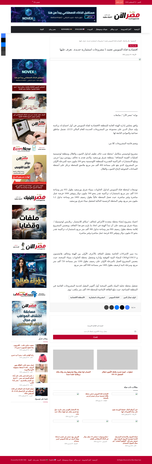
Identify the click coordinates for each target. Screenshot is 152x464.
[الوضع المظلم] (16, 2)
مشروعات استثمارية (96, 297)
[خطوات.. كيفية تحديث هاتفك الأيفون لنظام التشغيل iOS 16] (117, 360)
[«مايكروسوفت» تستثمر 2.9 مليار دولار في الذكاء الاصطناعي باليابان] (95, 427)
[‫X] (26, 2)
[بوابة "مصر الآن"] (120, 15)
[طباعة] (106, 307)
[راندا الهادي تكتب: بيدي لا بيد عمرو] (41, 358)
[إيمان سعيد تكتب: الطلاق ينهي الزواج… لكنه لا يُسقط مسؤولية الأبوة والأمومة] (41, 368)
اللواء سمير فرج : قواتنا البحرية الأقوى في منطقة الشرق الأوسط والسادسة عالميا (29, 187)
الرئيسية (137, 29)
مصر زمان (52, 29)
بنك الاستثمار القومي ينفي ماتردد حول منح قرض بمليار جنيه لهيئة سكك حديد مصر (66, 412)
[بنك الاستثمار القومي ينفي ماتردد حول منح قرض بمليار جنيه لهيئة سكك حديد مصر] (66, 400)
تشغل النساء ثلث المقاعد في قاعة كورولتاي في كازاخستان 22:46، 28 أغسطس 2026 (22, 391)
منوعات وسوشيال (101, 29)
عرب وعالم (114, 29)
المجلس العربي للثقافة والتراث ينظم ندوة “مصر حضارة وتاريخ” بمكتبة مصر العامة (29, 88)
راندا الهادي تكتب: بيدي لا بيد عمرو (22, 355)
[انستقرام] (19, 2)
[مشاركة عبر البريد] (111, 307)
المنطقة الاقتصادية (77, 297)
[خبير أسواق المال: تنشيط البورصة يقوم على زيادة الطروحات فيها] (125, 400)
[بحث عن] (12, 2)
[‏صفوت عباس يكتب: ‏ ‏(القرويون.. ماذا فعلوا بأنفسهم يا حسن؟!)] (41, 348)
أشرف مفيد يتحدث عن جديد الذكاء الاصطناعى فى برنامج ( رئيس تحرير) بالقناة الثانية (29, 116)
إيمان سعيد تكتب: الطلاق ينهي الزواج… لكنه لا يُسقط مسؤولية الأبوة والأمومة (23, 367)
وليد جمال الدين (129, 297)
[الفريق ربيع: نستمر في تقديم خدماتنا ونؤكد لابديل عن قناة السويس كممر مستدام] (66, 427)
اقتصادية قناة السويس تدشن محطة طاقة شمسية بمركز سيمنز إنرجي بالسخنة (96, 396)
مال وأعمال (126, 41)
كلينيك (42, 29)
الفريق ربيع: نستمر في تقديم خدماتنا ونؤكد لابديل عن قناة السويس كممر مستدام (67, 439)
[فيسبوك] (29, 2)
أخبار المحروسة (126, 29)
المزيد (91, 29)
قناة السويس (114, 297)
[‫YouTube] (22, 2)
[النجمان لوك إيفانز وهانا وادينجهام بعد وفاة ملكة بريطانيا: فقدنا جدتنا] (73, 360)
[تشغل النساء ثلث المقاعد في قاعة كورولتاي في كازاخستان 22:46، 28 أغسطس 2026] (41, 392)
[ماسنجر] (117, 307)
